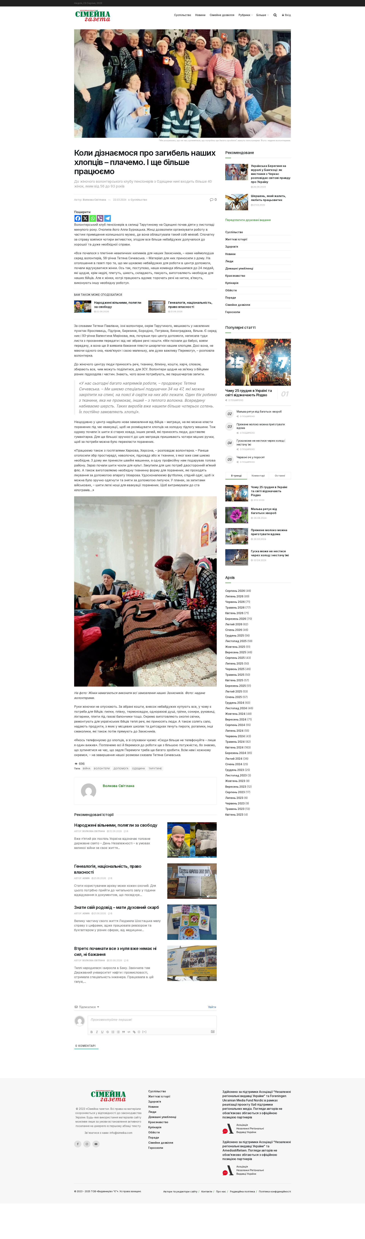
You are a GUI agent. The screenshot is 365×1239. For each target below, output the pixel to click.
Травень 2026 (234, 607)
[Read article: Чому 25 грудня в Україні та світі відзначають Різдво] (258, 362)
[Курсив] (97, 1032)
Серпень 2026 (235, 590)
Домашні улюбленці (239, 268)
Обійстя (231, 290)
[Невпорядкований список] (118, 1032)
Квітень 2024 (234, 747)
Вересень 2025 (235, 652)
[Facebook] (78, 218)
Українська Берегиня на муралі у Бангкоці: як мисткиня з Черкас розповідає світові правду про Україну (270, 174)
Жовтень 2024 (235, 713)
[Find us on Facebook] (77, 1144)
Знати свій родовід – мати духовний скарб (116, 907)
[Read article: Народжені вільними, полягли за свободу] (82, 306)
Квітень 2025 (234, 680)
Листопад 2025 (236, 641)
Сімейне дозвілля (222, 15)
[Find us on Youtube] (96, 1144)
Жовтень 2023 (235, 780)
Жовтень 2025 (235, 646)
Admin (86, 878)
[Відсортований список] (113, 1032)
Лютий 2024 (233, 758)
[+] (144, 1031)
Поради (230, 297)
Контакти (206, 1191)
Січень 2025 (233, 697)
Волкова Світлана (94, 199)
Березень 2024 (235, 753)
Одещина (138, 768)
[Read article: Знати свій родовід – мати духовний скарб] (192, 922)
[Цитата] (123, 1032)
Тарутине (155, 768)
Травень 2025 (234, 674)
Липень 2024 (234, 730)
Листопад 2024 (236, 708)
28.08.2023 (259, 187)
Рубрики (244, 15)
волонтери (102, 768)
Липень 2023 (234, 797)
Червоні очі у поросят (251, 457)
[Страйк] (107, 1032)
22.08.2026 (102, 311)
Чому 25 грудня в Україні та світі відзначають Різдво (248, 393)
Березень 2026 (235, 618)
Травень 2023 (234, 808)
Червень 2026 (235, 601)
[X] (85, 218)
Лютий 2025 (233, 691)
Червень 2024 (235, 736)
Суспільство (182, 15)
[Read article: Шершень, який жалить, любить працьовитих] (236, 202)
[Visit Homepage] (93, 15)
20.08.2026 (115, 960)
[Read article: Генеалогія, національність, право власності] (156, 306)
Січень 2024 (233, 764)
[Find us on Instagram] (86, 1144)
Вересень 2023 (235, 786)
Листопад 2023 (236, 775)
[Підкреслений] (102, 1032)
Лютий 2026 (233, 624)
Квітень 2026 (234, 613)
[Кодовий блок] (129, 1032)
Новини (200, 15)
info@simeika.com (121, 1132)
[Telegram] (107, 218)
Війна (86, 768)
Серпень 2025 (235, 657)
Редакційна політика (242, 1191)
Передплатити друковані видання (248, 220)
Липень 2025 (234, 663)
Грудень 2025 (234, 635)
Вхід (287, 15)
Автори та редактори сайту (180, 1191)
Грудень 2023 (234, 769)
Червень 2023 (235, 803)
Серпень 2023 (235, 792)
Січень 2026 (233, 629)
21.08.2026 (176, 311)
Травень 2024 (235, 741)
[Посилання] (134, 1032)
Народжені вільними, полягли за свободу (115, 825)
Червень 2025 (234, 669)
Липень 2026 (234, 596)
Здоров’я (231, 246)
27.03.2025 (259, 205)
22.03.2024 (119, 199)
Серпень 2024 (235, 725)
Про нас (221, 1191)
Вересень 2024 (235, 719)
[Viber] (100, 218)
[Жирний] (91, 1032)
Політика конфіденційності (275, 1191)
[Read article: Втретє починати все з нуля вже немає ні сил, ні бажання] (192, 963)
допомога (121, 768)
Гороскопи (232, 312)
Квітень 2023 (234, 814)
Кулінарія (231, 282)
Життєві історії (236, 239)
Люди (229, 261)
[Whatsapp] (92, 218)
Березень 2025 (235, 685)
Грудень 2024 (234, 702)
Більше (261, 15)
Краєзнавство (235, 275)
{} (139, 1031)
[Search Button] (275, 15)
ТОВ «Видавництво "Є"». (105, 1191)
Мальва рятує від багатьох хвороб (259, 411)
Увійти (211, 1007)
